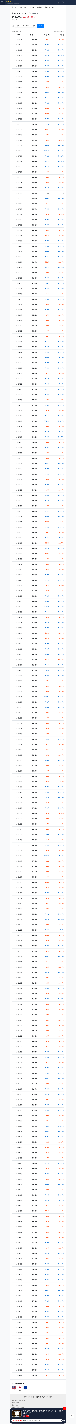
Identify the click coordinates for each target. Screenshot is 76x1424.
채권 (25, 7)
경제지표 (40, 7)
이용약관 (31, 1397)
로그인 (26, 1397)
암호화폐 (47, 7)
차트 (18, 26)
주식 (21, 7)
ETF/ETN (32, 7)
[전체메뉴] (2, 2)
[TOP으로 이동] (72, 1416)
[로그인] (58, 2)
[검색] (63, 2)
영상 (53, 7)
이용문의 (49, 1397)
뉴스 (16, 7)
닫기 (64, 1408)
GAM (12, 2)
